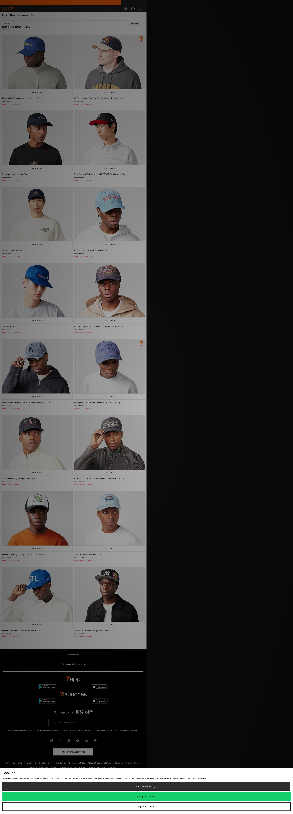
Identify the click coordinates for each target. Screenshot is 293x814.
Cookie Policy (200, 778)
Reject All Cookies (147, 806)
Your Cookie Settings (146, 786)
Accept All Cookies (146, 796)
